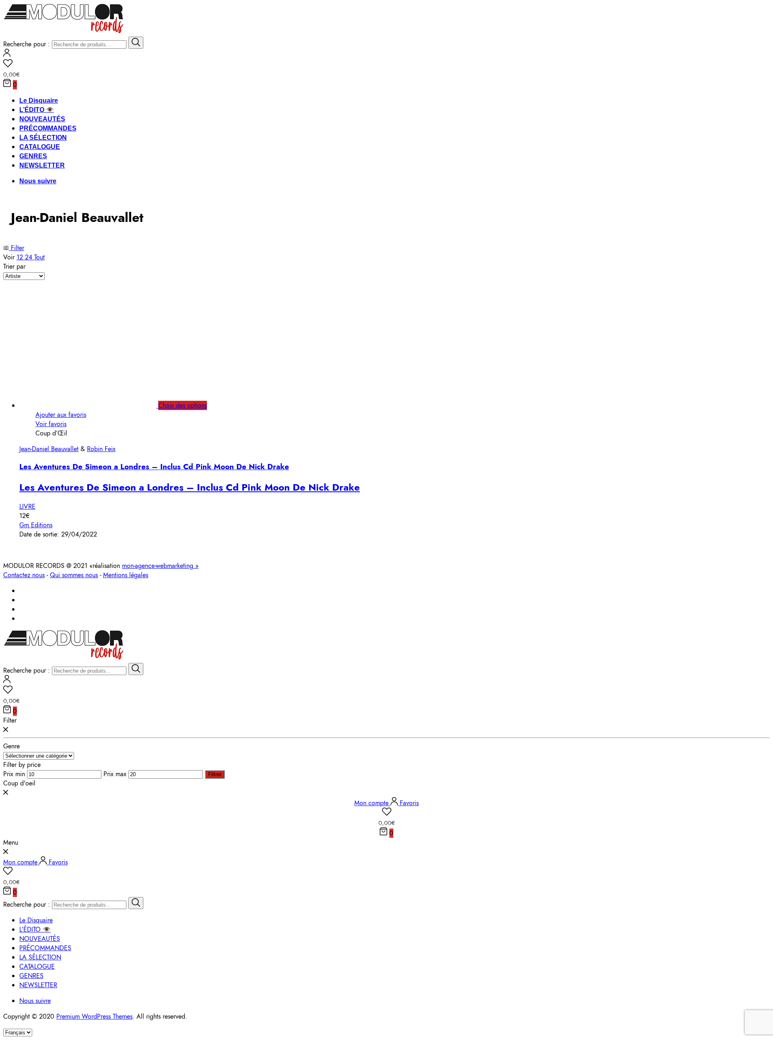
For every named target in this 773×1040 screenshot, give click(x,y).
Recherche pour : (26, 44)
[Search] (135, 43)
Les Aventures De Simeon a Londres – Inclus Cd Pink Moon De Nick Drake (154, 466)
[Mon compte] (6, 54)
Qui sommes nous (74, 575)
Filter (16, 248)
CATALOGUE (39, 146)
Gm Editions (35, 525)
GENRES (33, 156)
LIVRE (27, 506)
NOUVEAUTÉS (42, 119)
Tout (39, 257)
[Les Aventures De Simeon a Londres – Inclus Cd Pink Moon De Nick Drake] (96, 405)
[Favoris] (386, 64)
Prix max (114, 774)
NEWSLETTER (42, 165)
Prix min (14, 774)
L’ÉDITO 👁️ (36, 109)
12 (21, 257)
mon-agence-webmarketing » (160, 565)
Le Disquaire (38, 100)
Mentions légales (125, 575)
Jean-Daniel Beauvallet (49, 449)
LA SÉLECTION (43, 137)
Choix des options (182, 405)
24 (29, 257)
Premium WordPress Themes (94, 1016)
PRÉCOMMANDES (47, 128)
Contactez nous (24, 575)
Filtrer (214, 774)
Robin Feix (101, 449)
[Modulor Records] (63, 32)
